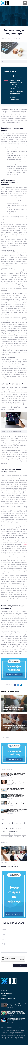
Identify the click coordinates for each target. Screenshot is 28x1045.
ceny (10, 823)
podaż (3, 831)
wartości (17, 836)
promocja (5, 834)
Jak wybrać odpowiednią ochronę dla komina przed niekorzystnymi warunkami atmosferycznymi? (17, 1005)
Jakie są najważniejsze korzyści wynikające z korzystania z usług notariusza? (15, 803)
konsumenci (15, 826)
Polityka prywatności (8, 998)
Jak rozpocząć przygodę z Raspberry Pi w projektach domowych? (17, 789)
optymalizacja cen (15, 828)
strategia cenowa (7, 836)
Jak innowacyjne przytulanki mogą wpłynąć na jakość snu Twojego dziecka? (16, 774)
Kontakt (3, 995)
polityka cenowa (13, 831)
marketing (5, 828)
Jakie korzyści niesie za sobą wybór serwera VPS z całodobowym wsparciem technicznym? (16, 1019)
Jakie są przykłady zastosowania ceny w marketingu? (16, 82)
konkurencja (6, 826)
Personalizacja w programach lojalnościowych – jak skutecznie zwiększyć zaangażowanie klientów (16, 1012)
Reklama (4, 842)
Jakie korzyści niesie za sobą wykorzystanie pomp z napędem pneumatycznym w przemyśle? (15, 795)
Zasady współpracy (7, 993)
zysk (24, 836)
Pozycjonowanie (22, 40)
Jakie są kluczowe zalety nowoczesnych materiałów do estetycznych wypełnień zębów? (15, 781)
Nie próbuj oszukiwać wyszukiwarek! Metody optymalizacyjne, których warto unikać (14, 727)
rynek (12, 834)
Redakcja (4, 40)
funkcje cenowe (19, 823)
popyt (21, 831)
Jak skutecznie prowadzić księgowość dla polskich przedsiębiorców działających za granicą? (17, 810)
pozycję (25, 544)
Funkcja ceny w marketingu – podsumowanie (14, 97)
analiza (4, 823)
